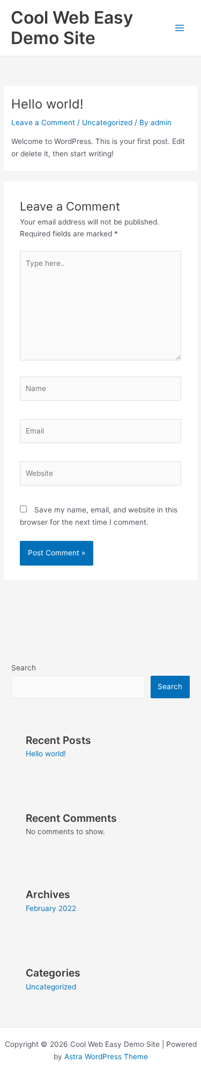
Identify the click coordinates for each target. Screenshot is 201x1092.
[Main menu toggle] (180, 28)
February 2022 (51, 908)
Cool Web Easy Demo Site (72, 27)
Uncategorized (107, 122)
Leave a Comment (43, 122)
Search (23, 667)
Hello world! (46, 753)
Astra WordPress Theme (106, 1056)
